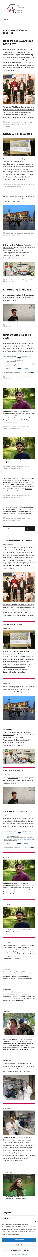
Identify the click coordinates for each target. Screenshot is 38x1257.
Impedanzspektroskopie (12, 124)
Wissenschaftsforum (12, 199)
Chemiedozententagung (18, 992)
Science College (27, 346)
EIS (4, 124)
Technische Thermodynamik (12, 1150)
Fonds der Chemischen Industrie (14, 1000)
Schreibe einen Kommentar (13, 186)
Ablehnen (19, 1245)
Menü (6, 19)
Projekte (7, 1213)
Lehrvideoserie (13, 295)
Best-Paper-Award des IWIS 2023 (18, 540)
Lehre (6, 1218)
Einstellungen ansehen (19, 1250)
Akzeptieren (19, 1240)
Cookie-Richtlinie (15, 1254)
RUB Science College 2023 (15, 811)
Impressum (24, 1254)
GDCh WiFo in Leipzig (17, 133)
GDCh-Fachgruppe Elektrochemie (14, 174)
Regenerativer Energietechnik (11, 482)
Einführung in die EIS (17, 289)
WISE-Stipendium (15, 411)
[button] (35, 1221)
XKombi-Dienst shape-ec (13, 122)
